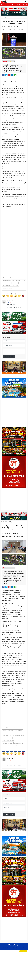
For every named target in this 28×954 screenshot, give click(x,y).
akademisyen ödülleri (7, 288)
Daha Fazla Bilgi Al (12, 952)
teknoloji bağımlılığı (18, 730)
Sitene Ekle (19, 948)
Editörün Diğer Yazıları (11, 304)
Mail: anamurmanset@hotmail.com (14, 307)
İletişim (23, 948)
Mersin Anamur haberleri (8, 732)
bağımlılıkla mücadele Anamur (17, 727)
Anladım (23, 951)
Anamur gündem (6, 745)
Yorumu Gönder (9, 356)
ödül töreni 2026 (15, 277)
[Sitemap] (20, 946)
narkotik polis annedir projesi (9, 735)
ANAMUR (10, 17)
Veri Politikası (19, 947)
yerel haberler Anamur (16, 745)
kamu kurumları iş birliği (8, 743)
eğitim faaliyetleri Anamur (8, 740)
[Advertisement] (14, 242)
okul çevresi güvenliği (7, 738)
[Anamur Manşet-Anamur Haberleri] (4, 1)
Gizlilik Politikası (9, 947)
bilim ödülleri (15, 283)
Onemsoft (16, 945)
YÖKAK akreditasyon (15, 280)
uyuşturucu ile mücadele (8, 730)
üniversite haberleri (7, 283)
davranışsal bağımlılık (18, 743)
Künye (4, 947)
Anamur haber (6, 727)
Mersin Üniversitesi (7, 277)
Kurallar (14, 947)
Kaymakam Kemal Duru (20, 732)
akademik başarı (6, 280)
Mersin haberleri (15, 285)
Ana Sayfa (5, 17)
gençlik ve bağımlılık (20, 735)
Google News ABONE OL (11, 948)
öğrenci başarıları (6, 285)
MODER (23, 280)
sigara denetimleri (17, 738)
